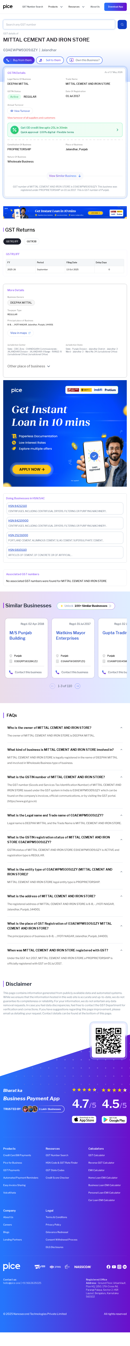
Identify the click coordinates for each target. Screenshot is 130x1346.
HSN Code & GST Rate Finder (62, 1162)
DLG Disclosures (54, 1247)
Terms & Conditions (56, 1217)
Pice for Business (12, 1162)
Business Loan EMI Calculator (104, 1185)
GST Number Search (57, 1155)
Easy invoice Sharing (14, 1185)
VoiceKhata (9, 1192)
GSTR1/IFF (12, 241)
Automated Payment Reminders (20, 1177)
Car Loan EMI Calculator (101, 1200)
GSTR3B (31, 241)
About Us (8, 1217)
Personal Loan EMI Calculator (104, 1192)
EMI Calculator (96, 1170)
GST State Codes (55, 1170)
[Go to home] (12, 6)
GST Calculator (96, 1155)
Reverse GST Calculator (101, 1162)
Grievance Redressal (57, 1232)
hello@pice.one (11, 1283)
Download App (115, 6)
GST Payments (11, 1170)
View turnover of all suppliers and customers (31, 117)
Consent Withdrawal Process (61, 1239)
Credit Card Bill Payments (17, 1155)
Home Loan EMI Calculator (102, 1177)
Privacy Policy (53, 1224)
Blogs (6, 1232)
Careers (7, 1224)
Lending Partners (12, 1239)
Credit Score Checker (57, 1177)
